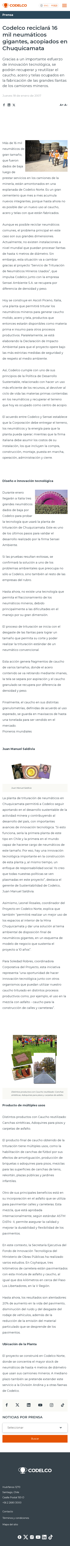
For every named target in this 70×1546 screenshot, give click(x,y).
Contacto (7, 1511)
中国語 (54, 6)
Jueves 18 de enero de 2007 (21, 95)
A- (66, 104)
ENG (46, 6)
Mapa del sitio (10, 1524)
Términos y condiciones (15, 1518)
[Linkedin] (9, 105)
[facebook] (7, 1405)
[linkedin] (29, 1405)
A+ (61, 104)
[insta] (51, 1405)
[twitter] (17, 1406)
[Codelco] (14, 5)
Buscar (35, 1438)
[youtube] (40, 1406)
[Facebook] (4, 105)
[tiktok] (62, 1405)
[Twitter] (13, 105)
